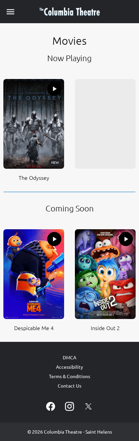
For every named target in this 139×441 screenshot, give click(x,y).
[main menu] (10, 12)
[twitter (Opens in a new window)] (88, 406)
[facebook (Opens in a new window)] (50, 406)
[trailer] (54, 89)
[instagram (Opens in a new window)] (69, 406)
